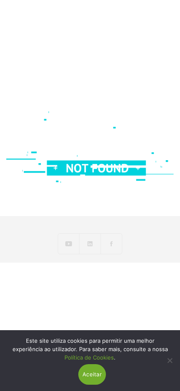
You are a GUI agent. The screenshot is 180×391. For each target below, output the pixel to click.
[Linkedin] (90, 244)
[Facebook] (111, 244)
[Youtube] (69, 244)
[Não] (169, 360)
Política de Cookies (89, 357)
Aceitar (92, 374)
